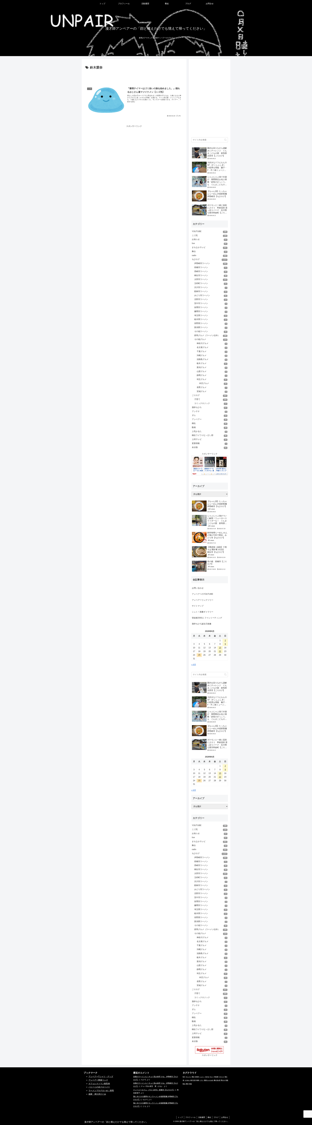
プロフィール (190, 1117)
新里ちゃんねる (208, 1080)
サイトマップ (198, 606)
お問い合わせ (198, 588)
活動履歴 (201, 1117)
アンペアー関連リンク (98, 1080)
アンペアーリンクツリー (202, 600)
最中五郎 (193, 1080)
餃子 (184, 1076)
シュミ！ (202, 1076)
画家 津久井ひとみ (97, 1094)
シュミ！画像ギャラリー (202, 612)
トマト (201, 1080)
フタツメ (221, 1076)
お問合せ (224, 1117)
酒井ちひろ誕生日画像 (201, 624)
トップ (180, 1117)
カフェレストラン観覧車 (99, 1084)
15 (220, 648)
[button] (225, 139)
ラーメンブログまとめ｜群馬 (101, 1091)
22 (220, 651)
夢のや (223, 1080)
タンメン (188, 1076)
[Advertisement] (134, 77)
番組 (209, 1117)
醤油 (193, 1076)
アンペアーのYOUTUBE (202, 594)
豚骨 (187, 1084)
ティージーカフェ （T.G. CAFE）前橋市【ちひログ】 (153, 1090)
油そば (207, 1076)
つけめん (187, 1080)
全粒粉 (197, 1076)
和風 (190, 1084)
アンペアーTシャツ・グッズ (100, 1076)
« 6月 (193, 665)
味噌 (197, 1080)
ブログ (216, 1117)
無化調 (216, 1076)
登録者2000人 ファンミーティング (207, 618)
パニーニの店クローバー (99, 1087)
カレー (212, 1076)
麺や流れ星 (217, 1080)
